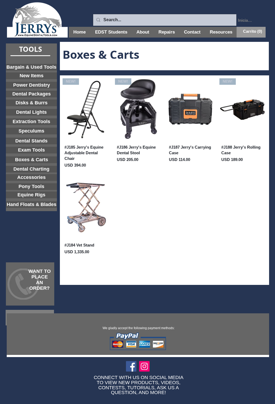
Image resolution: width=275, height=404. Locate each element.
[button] (251, 31)
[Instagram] (144, 366)
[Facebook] (131, 366)
